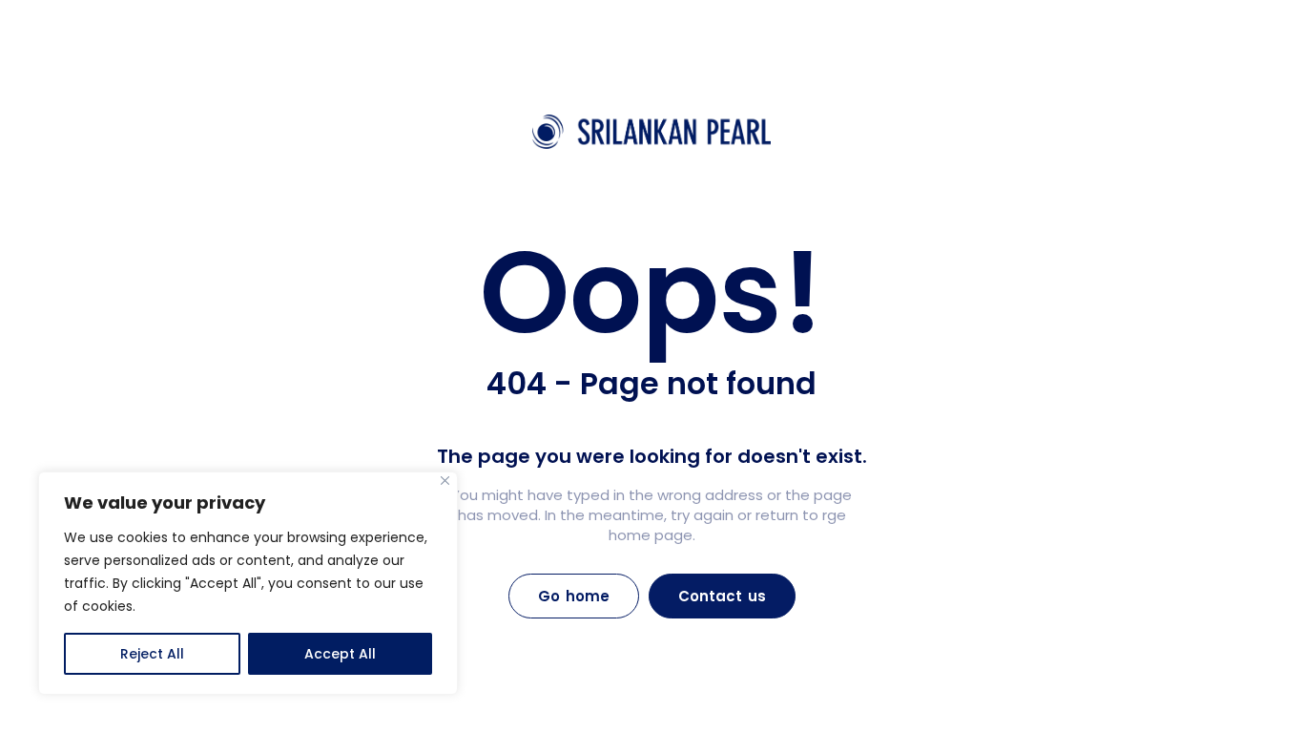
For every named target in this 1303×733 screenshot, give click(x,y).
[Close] (445, 480)
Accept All (340, 653)
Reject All (152, 653)
